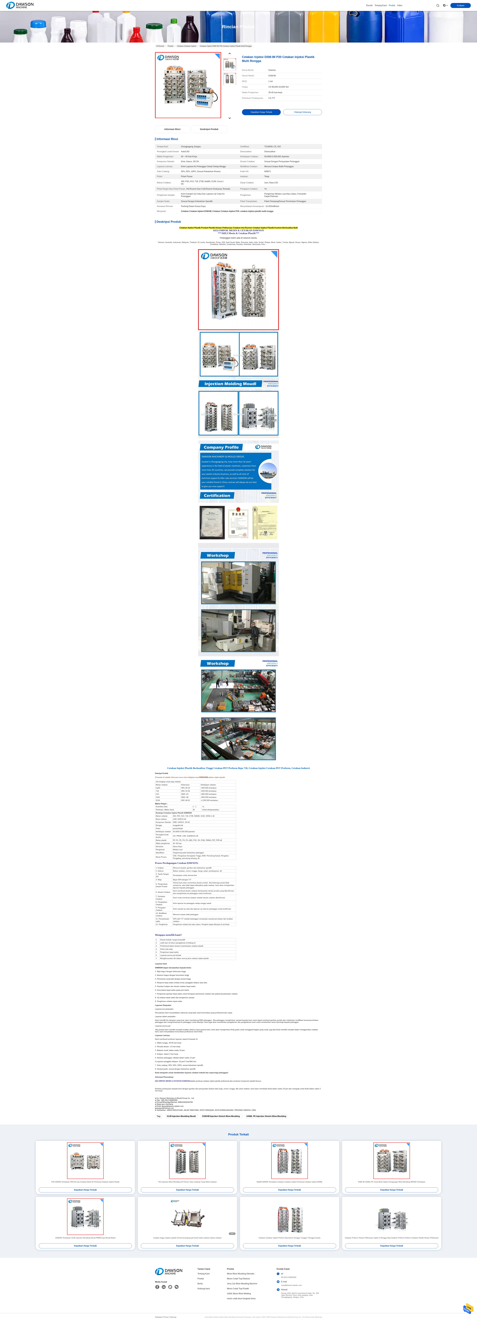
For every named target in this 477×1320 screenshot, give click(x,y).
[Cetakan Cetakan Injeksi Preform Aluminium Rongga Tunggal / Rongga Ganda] (289, 1216)
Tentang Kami (381, 5)
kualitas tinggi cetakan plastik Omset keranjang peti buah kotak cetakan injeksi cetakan (187, 1238)
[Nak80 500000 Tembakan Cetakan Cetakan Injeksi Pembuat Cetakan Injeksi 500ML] (289, 1160)
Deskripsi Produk (209, 129)
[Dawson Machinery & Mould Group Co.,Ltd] (20, 5)
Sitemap (173, 1317)
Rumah (369, 5)
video (399, 5)
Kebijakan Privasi (161, 1317)
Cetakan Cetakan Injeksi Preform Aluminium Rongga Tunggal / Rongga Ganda (289, 1238)
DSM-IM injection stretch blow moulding (221, 1116)
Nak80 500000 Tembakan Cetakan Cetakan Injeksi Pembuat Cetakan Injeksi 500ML (290, 1182)
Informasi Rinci (172, 129)
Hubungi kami (204, 1289)
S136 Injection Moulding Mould (181, 1116)
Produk (392, 5)
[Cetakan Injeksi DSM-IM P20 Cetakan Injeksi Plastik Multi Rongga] (188, 85)
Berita (200, 1284)
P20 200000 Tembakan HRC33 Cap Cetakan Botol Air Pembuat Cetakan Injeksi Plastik (85, 1182)
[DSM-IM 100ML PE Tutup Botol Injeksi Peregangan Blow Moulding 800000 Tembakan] (392, 1160)
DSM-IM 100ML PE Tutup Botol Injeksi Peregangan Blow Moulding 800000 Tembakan (391, 1182)
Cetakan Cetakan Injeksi (186, 46)
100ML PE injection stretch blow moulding (266, 1116)
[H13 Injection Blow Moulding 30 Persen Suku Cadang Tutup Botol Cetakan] (187, 1160)
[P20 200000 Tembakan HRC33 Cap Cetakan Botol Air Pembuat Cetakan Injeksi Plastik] (85, 1160)
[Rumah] (168, 1274)
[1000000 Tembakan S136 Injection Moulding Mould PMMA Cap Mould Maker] (85, 1216)
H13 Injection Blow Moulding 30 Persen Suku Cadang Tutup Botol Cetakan (187, 1182)
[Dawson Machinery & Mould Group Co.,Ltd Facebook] (157, 1287)
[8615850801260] (170, 1287)
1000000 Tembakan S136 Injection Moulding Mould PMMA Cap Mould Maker (85, 1238)
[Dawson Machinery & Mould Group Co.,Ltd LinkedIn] (163, 1287)
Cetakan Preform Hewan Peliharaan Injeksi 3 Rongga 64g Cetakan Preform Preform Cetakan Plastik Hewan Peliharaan (392, 1238)
